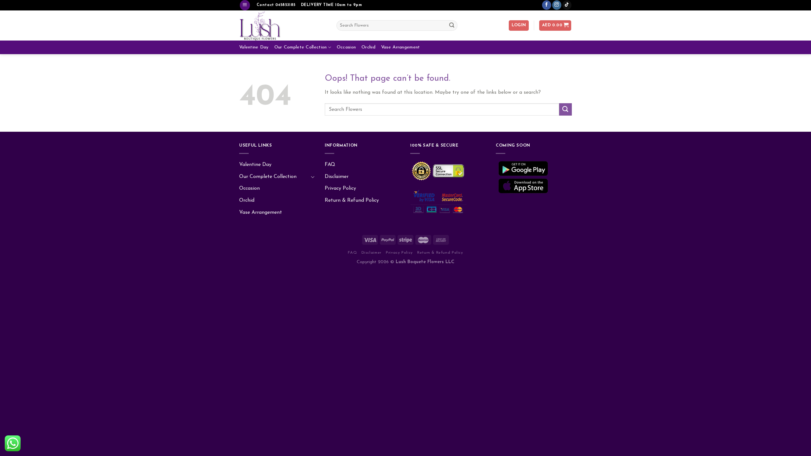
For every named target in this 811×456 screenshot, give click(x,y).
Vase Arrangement (400, 47)
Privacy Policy (340, 188)
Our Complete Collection (300, 47)
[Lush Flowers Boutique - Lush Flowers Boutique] (283, 25)
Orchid (368, 47)
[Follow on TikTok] (567, 5)
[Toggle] (312, 176)
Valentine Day (254, 47)
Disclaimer (336, 176)
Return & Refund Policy (352, 200)
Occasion (346, 47)
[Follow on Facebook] (546, 5)
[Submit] (451, 25)
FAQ (330, 164)
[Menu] (245, 5)
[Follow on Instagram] (556, 5)
